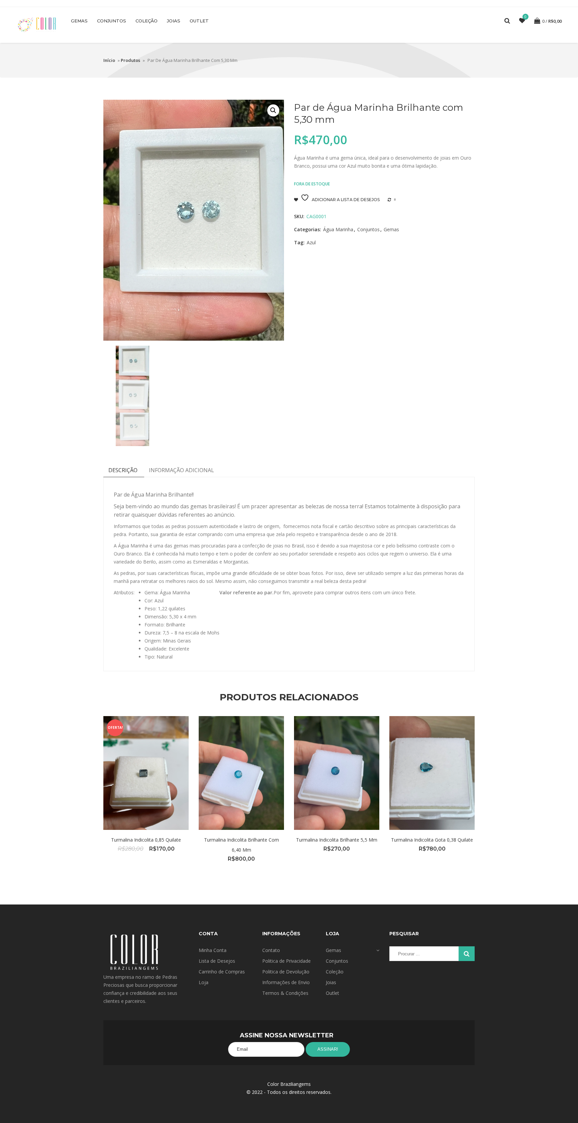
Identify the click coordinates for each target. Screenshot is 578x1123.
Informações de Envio (286, 982)
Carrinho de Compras (222, 971)
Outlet (199, 20)
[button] (273, 110)
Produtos (130, 60)
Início (109, 60)
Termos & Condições (285, 993)
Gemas (79, 20)
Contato (271, 950)
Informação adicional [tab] (181, 470)
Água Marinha (338, 229)
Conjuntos (111, 20)
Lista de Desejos (217, 961)
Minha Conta (212, 950)
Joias (173, 20)
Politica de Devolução (285, 971)
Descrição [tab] (122, 470)
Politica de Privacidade (286, 961)
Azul (311, 242)
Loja (203, 982)
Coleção (146, 20)
